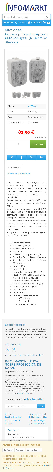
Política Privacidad (13, 417)
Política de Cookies (38, 417)
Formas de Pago (36, 420)
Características (14, 168)
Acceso (21, 22)
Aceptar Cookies (33, 450)
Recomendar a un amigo (18, 174)
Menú (9, 22)
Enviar (40, 406)
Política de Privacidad (25, 393)
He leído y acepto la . (25, 399)
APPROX (32, 106)
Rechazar (20, 450)
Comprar (38, 144)
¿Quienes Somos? (37, 423)
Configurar (8, 450)
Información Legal (37, 414)
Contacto (36, 22)
